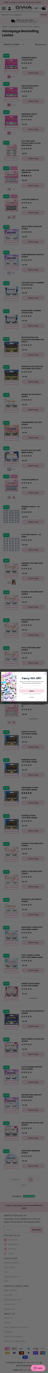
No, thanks (31, 697)
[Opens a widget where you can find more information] (38, 1368)
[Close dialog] (45, 673)
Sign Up (31, 691)
